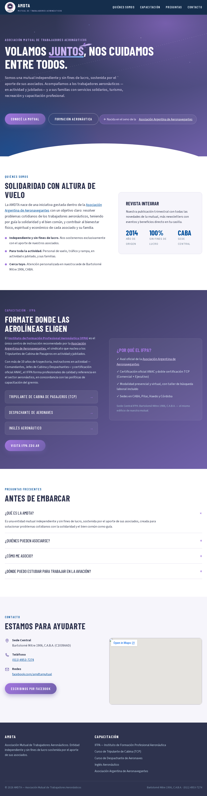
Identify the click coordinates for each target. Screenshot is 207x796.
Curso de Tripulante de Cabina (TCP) (118, 751)
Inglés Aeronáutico (51, 428)
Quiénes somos (123, 7)
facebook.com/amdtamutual (32, 674)
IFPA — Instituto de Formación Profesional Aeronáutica (130, 745)
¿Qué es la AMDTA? (19, 512)
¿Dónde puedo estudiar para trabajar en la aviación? (48, 571)
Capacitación (150, 7)
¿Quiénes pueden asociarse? (27, 540)
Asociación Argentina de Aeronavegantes (165, 119)
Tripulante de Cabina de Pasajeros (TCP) (51, 396)
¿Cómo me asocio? (19, 555)
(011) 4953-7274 (23, 660)
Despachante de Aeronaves (51, 412)
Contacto (195, 7)
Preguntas (174, 7)
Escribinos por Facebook (31, 689)
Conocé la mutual (25, 119)
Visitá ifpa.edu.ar (25, 445)
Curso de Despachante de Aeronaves (119, 758)
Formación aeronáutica (73, 119)
